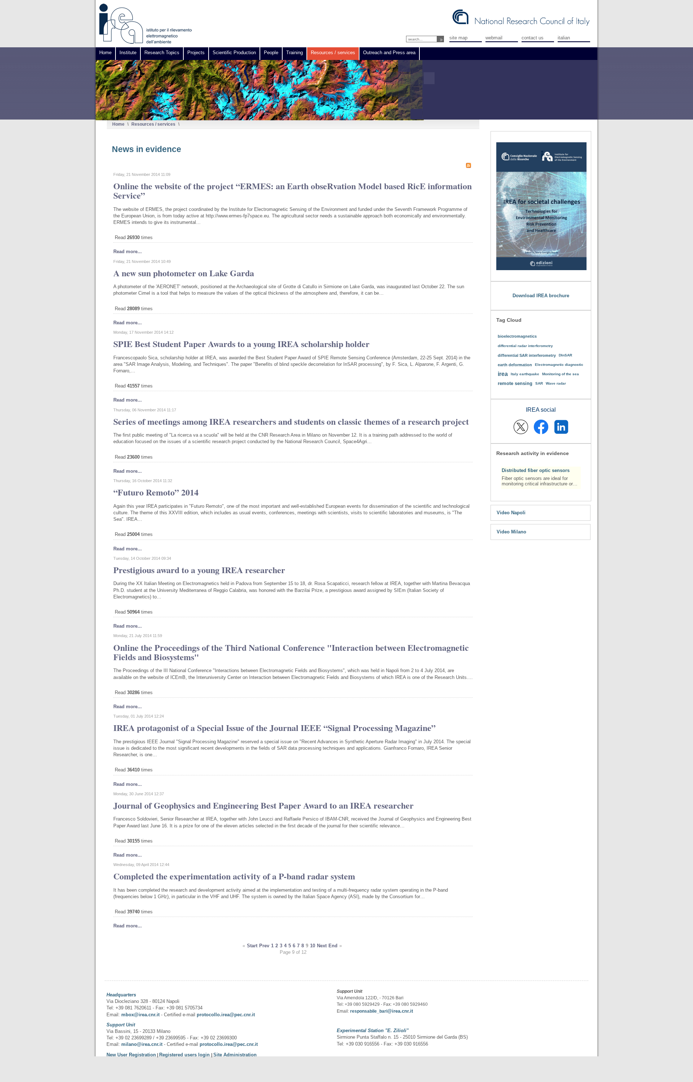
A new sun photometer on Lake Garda (183, 273)
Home (118, 124)
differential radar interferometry (525, 346)
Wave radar (556, 383)
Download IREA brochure (541, 295)
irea (503, 374)
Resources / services (153, 124)
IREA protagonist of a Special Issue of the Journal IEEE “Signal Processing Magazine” (274, 727)
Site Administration (235, 1054)
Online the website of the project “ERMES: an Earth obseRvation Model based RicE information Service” (292, 190)
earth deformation (515, 365)
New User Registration (131, 1054)
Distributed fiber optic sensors (536, 470)
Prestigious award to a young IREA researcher (199, 569)
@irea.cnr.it (400, 1011)
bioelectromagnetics (517, 336)
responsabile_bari (368, 1011)
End (332, 945)
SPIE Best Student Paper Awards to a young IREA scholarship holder (241, 343)
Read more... (127, 251)
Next (322, 945)
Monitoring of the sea (560, 374)
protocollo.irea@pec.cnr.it (226, 1014)
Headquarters (121, 994)
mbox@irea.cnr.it (140, 1014)
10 (312, 945)
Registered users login (185, 1054)
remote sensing (515, 383)
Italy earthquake (525, 374)
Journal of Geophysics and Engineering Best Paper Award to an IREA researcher (263, 805)
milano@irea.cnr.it (141, 1044)
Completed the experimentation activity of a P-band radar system (234, 876)
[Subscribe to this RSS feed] (468, 165)
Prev (264, 945)
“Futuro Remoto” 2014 (156, 492)
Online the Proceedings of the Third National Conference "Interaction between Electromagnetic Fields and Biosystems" (291, 652)
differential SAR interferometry (527, 355)
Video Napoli (511, 512)
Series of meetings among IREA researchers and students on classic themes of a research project (291, 421)
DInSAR (565, 355)
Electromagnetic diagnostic (559, 365)
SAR (539, 383)
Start (252, 945)
